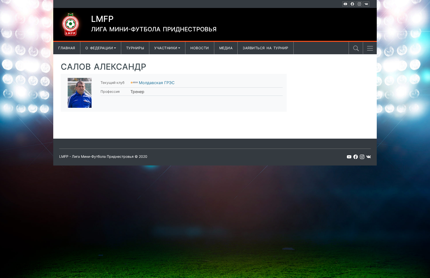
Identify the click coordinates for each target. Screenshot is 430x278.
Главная (66, 48)
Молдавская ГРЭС (157, 82)
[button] (370, 48)
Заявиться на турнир (265, 48)
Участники (165, 48)
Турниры (135, 48)
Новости (199, 48)
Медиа (226, 48)
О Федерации (99, 48)
